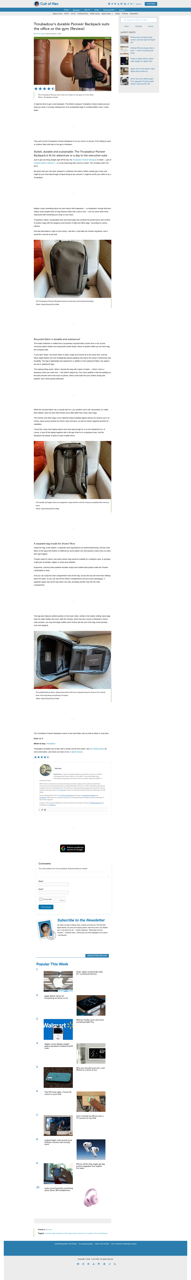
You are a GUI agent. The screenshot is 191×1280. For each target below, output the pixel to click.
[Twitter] (39, 810)
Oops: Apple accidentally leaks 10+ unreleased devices (89, 973)
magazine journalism (89, 795)
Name (41, 881)
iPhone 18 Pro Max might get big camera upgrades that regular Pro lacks (90, 1166)
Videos (117, 13)
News (66, 9)
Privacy (150, 26)
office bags (68, 1233)
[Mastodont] (42, 810)
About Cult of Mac (102, 1244)
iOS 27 (66, 13)
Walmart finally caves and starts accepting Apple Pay (90, 1021)
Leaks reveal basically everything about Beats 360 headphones (58, 1189)
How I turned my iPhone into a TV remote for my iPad (90, 1117)
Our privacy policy (86, 1244)
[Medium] (45, 810)
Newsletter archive (97, 956)
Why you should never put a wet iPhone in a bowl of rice (90, 1069)
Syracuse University (67, 795)
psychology (42, 797)
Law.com (63, 790)
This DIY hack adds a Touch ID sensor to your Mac (57, 1093)
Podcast (125, 13)
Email (41, 889)
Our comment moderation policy (123, 1244)
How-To (87, 9)
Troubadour (50, 744)
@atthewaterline (96, 803)
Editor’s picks (95, 13)
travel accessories (78, 1233)
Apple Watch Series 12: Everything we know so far (56, 997)
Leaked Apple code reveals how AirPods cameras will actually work (58, 1142)
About (126, 26)
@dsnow (53, 805)
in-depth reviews (76, 752)
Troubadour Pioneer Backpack (85, 160)
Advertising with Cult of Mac (66, 1244)
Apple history (106, 13)
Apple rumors (57, 13)
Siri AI (73, 13)
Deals (96, 9)
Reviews (107, 38)
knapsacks (59, 1233)
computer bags (50, 1233)
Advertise (138, 26)
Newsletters (134, 13)
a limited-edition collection (44, 163)
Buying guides (109, 9)
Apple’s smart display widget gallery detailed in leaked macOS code (58, 1046)
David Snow (40, 34)
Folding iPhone (82, 13)
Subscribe (151, 4)
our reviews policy (97, 749)
